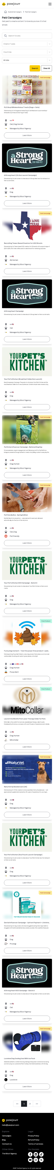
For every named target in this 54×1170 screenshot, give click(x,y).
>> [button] (37, 1103)
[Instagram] (36, 1160)
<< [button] (17, 1103)
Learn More (27, 135)
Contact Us (7, 1144)
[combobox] (3, 43)
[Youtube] (30, 1160)
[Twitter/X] (41, 1160)
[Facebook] (30, 1154)
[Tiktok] (41, 1154)
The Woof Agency (9, 1153)
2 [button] (30, 1103)
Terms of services (35, 1144)
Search (35, 68)
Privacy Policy (33, 1135)
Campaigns (6, 1135)
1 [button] (24, 1103)
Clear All (46, 68)
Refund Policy (33, 1139)
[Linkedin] (36, 1154)
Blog (4, 1139)
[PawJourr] (27, 1120)
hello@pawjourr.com (10, 1125)
